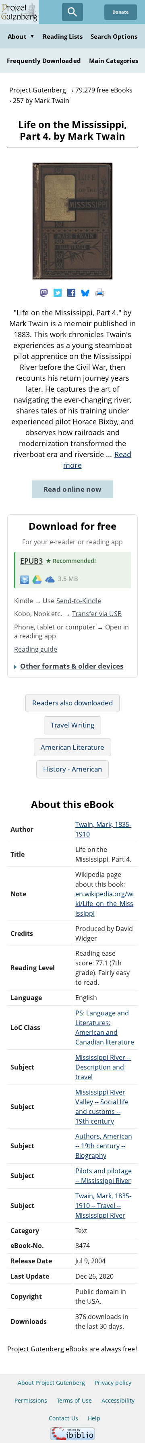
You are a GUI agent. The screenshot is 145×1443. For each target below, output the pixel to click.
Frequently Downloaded (44, 61)
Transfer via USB (97, 613)
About (21, 36)
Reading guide (36, 649)
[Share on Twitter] (58, 292)
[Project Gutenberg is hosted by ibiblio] (72, 1438)
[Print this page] (99, 292)
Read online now (73, 489)
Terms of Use (74, 1400)
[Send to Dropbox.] (24, 579)
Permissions (30, 1400)
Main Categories (114, 61)
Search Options (114, 36)
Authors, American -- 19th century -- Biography (104, 1146)
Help (94, 1418)
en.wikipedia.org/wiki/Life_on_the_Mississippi (104, 903)
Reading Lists (63, 36)
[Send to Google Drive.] (37, 579)
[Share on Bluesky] (85, 292)
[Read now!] (72, 277)
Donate (120, 12)
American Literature (72, 747)
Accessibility (118, 1400)
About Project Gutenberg (51, 1382)
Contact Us (63, 1418)
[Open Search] (72, 12)
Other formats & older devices (71, 666)
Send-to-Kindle (79, 600)
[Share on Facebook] (71, 292)
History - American (72, 769)
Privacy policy (113, 1382)
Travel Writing (72, 725)
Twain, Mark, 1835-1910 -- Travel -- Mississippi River (103, 1205)
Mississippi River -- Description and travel (103, 1067)
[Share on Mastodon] (44, 292)
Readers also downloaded (72, 702)
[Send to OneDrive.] (50, 579)
